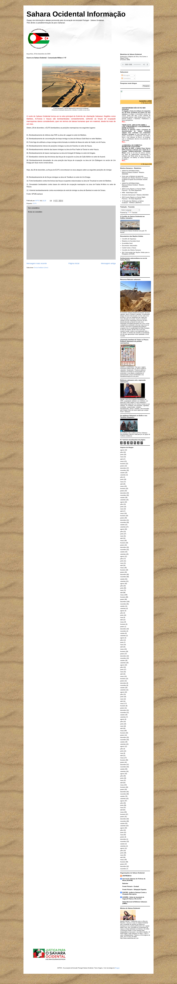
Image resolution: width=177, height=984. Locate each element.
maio (121, 457)
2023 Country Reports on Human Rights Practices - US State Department (133, 189)
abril (121, 459)
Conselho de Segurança (129, 239)
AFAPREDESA (126, 876)
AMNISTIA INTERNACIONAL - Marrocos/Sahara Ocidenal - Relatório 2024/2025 (133, 172)
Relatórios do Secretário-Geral (131, 241)
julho (121, 452)
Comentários (127, 78)
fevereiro (122, 463)
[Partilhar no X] (58, 201)
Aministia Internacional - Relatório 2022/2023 (135, 195)
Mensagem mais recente (37, 263)
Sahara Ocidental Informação (76, 14)
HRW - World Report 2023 (129, 192)
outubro (122, 472)
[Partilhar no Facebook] (60, 201)
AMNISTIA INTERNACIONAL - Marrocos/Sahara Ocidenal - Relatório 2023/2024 (133, 185)
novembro (123, 470)
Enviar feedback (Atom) (41, 267)
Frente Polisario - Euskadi (130, 886)
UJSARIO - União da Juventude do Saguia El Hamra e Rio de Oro (133, 898)
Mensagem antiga (108, 263)
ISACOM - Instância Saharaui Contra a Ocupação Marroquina (134, 893)
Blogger (117, 968)
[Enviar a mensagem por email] (54, 201)
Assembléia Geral (127, 243)
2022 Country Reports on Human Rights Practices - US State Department (133, 198)
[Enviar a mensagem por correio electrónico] (50, 200)
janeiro (122, 466)
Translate (134, 212)
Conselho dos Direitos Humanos (131, 250)
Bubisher (125, 883)
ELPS (34, 203)
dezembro (123, 468)
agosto (122, 450)
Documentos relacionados (129, 245)
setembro (123, 475)
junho (121, 454)
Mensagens (126, 75)
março (122, 461)
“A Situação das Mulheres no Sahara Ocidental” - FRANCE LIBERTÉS (133, 201)
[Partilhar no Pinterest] (62, 201)
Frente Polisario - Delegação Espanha (134, 889)
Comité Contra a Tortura (129, 248)
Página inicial (73, 263)
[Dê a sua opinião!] (56, 201)
